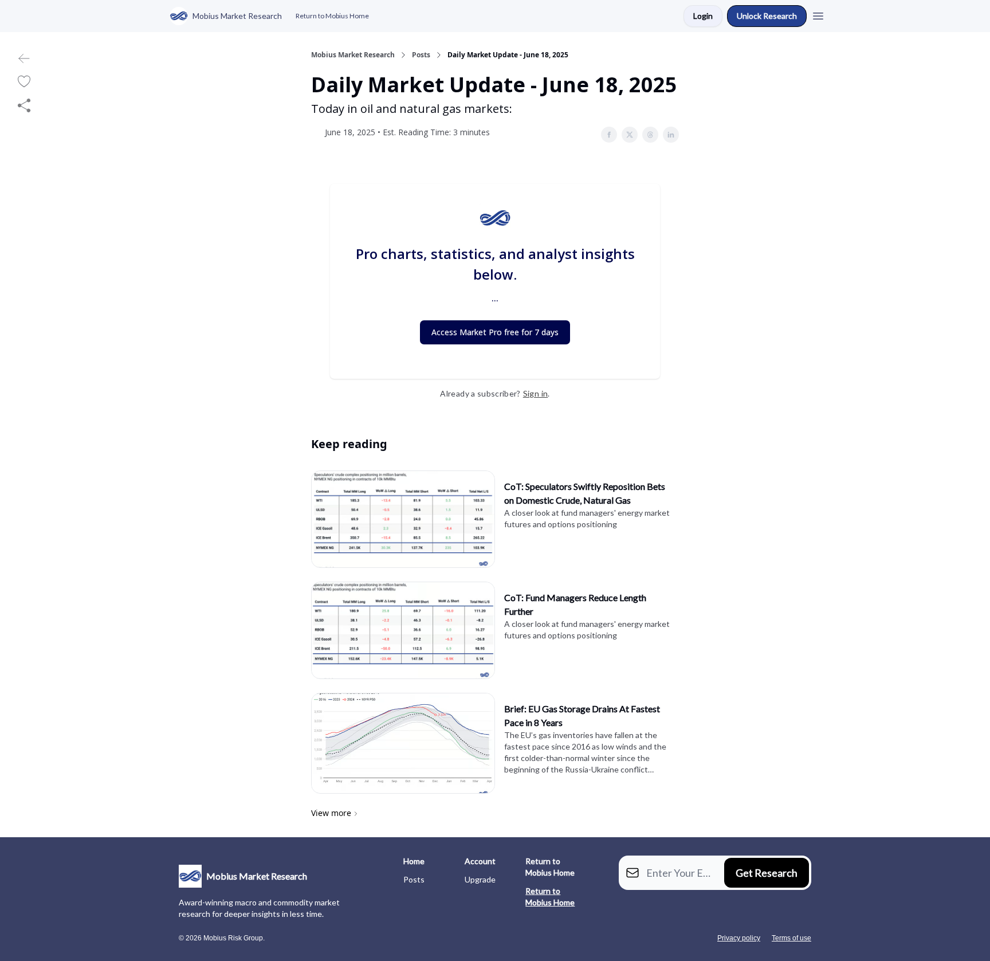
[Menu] (818, 14)
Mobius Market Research (353, 55)
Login (703, 16)
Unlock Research (767, 16)
